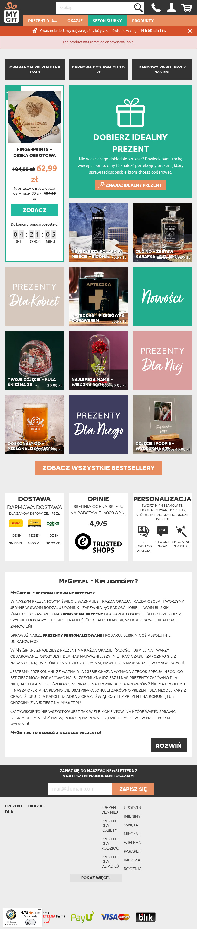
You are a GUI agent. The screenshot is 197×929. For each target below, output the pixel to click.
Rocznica (132, 869)
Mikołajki (132, 834)
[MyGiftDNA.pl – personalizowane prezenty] (11, 13)
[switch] (30, 922)
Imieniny (132, 816)
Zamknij (189, 31)
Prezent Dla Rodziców (110, 843)
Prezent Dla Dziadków (110, 861)
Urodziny (132, 807)
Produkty (143, 21)
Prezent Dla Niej (110, 809)
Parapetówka (132, 851)
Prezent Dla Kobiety (110, 825)
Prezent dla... (42, 21)
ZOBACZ (34, 210)
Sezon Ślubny (107, 21)
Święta (131, 825)
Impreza (132, 860)
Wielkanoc (132, 842)
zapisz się (133, 788)
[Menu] (39, 911)
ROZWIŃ (169, 745)
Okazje (75, 21)
